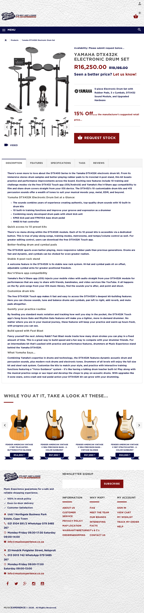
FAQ (92, 508)
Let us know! (124, 74)
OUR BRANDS (98, 517)
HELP (120, 527)
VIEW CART (124, 513)
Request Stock (99, 138)
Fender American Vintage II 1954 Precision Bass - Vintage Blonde (89, 447)
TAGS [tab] (82, 163)
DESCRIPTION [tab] (14, 163)
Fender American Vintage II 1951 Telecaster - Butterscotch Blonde (19, 447)
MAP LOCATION (71, 526)
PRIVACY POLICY (72, 521)
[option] (13, 127)
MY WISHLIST (125, 517)
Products (14, 40)
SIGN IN (121, 508)
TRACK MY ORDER (128, 522)
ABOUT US (68, 508)
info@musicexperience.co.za (26, 542)
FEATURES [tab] (36, 163)
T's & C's (94, 530)
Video (14, 145)
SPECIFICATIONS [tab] (61, 163)
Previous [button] (7, 127)
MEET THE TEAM (99, 513)
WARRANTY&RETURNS (76, 530)
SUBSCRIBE (112, 484)
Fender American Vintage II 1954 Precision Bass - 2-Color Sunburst (54, 447)
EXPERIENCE (15, 608)
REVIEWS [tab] (98, 163)
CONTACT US (97, 535)
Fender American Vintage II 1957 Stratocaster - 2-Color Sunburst (125, 447)
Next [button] (67, 127)
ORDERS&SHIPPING (73, 535)
